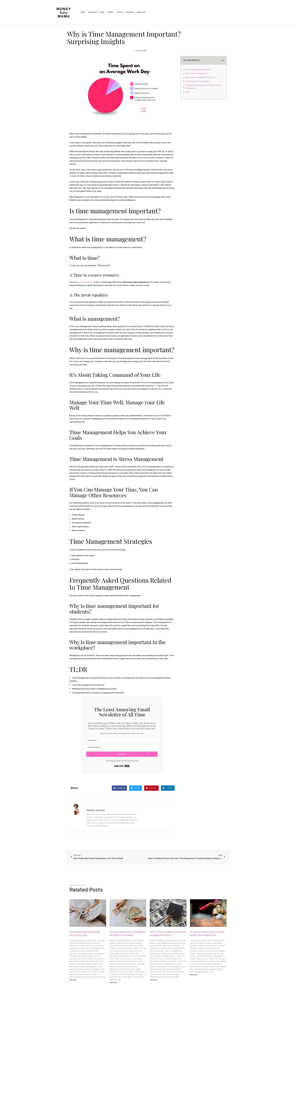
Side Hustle (92, 12)
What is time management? (196, 73)
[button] (119, 788)
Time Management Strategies (197, 81)
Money (102, 12)
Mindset (111, 12)
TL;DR (187, 92)
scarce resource (85, 282)
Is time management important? (198, 69)
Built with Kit (122, 766)
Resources (130, 12)
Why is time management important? (200, 77)
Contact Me (141, 12)
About (83, 12)
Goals (91, 555)
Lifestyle (120, 12)
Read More (73, 980)
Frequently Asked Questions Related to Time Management (203, 86)
